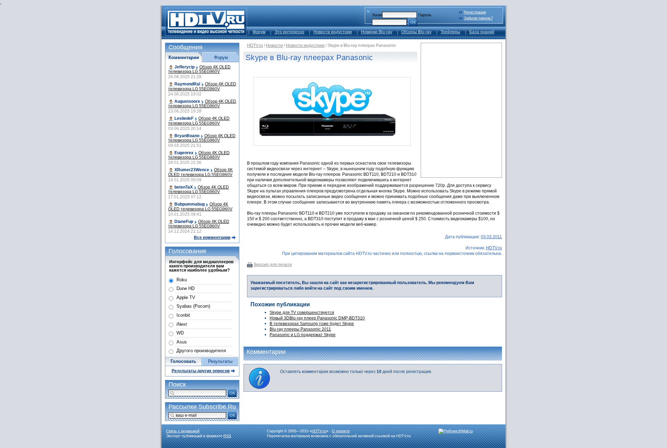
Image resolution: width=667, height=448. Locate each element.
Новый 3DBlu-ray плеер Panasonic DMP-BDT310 (317, 318)
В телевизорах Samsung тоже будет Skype (312, 323)
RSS (227, 436)
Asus (181, 342)
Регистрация (475, 12)
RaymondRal (187, 84)
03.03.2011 (491, 236)
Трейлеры (450, 32)
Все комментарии (212, 237)
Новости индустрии (332, 32)
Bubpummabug (189, 204)
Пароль (424, 15)
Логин (377, 15)
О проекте (341, 431)
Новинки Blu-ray (376, 32)
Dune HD (185, 288)
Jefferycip (184, 67)
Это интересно (289, 32)
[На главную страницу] (206, 34)
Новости (274, 45)
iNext (181, 324)
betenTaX (183, 187)
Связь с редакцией (182, 431)
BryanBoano (186, 135)
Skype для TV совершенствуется (302, 312)
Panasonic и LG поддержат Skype (303, 334)
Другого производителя (201, 350)
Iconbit (183, 315)
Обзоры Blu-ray (416, 32)
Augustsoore (187, 101)
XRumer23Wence (191, 169)
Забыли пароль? (478, 18)
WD (180, 332)
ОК (412, 22)
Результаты (220, 361)
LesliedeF (183, 118)
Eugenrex (183, 152)
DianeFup (183, 221)
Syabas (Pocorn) (193, 306)
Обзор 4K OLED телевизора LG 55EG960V (199, 69)
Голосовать (183, 361)
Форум (259, 32)
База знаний (481, 32)
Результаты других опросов (201, 370)
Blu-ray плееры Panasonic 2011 (300, 329)
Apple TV (185, 297)
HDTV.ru (255, 45)
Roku (181, 279)
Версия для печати (273, 264)
